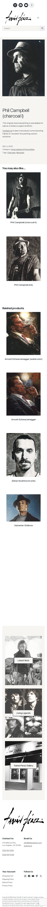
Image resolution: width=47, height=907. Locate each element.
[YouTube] (33, 876)
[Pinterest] (36, 876)
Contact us (7, 131)
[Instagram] (15, 5)
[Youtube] (26, 5)
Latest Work (23, 660)
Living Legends (24, 713)
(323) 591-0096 (8, 850)
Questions (28, 846)
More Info (23, 228)
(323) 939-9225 (8, 855)
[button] (41, 42)
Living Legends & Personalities (23, 149)
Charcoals (11, 153)
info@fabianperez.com (33, 843)
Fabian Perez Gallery (23, 765)
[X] (40, 876)
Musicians (20, 153)
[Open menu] (38, 17)
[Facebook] (21, 5)
